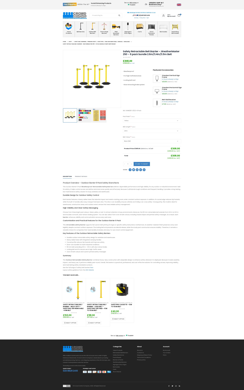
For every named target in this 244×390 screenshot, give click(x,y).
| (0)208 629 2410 (143, 15)
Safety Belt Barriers (92, 32)
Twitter (133, 169)
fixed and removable (68, 303)
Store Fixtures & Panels (151, 33)
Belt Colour (129, 137)
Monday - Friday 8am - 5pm (141, 18)
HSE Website (90, 270)
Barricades (163, 32)
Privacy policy (141, 360)
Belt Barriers (81, 32)
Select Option (71, 323)
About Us (140, 350)
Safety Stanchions (118, 355)
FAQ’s (164, 355)
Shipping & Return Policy (144, 355)
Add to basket (142, 164)
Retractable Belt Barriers (120, 353)
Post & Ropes (117, 357)
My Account (166, 350)
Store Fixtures (117, 372)
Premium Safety (78, 303)
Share (125, 170)
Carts (140, 32)
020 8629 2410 (70, 370)
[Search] (119, 15)
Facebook (130, 169)
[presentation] (63, 79)
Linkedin (179, 386)
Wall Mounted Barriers (116, 33)
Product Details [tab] (81, 176)
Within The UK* (76, 4)
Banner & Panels (118, 360)
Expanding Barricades (175, 32)
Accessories (114, 303)
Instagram (176, 386)
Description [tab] (67, 176)
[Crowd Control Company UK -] (75, 15)
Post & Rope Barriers (104, 32)
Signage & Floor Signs (128, 32)
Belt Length (129, 127)
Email (144, 169)
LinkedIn (137, 169)
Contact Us (140, 353)
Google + (140, 169)
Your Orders (166, 353)
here (91, 267)
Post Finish (129, 116)
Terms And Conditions (144, 357)
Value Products (69, 32)
